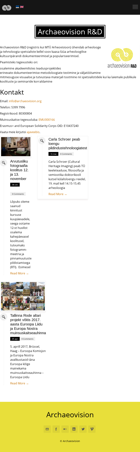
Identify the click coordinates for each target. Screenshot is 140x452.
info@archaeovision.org (25, 101)
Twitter (83, 429)
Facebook (56, 429)
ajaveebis (33, 132)
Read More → (19, 273)
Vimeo (92, 429)
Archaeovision (70, 414)
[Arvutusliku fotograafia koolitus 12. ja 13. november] (15, 146)
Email (47, 429)
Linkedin (74, 429)
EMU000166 (47, 120)
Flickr (65, 429)
